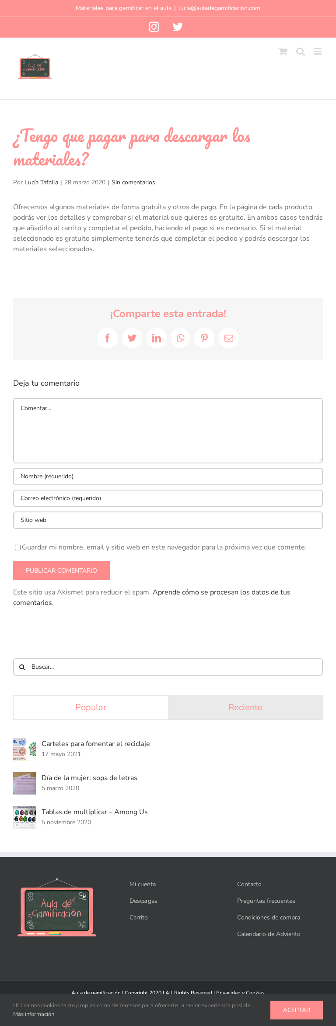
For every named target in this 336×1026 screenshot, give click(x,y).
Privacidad (228, 992)
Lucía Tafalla (41, 182)
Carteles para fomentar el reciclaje (96, 744)
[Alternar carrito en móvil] (283, 51)
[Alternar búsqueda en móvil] (300, 51)
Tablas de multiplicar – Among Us (95, 812)
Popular (90, 707)
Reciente (245, 707)
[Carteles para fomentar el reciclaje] (24, 743)
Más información (33, 1014)
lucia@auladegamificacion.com (219, 8)
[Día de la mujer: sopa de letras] (24, 777)
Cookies (255, 992)
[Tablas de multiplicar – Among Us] (24, 811)
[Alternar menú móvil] (318, 51)
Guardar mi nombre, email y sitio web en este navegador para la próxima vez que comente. (164, 547)
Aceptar (296, 1010)
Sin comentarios (133, 182)
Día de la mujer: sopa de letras (89, 778)
